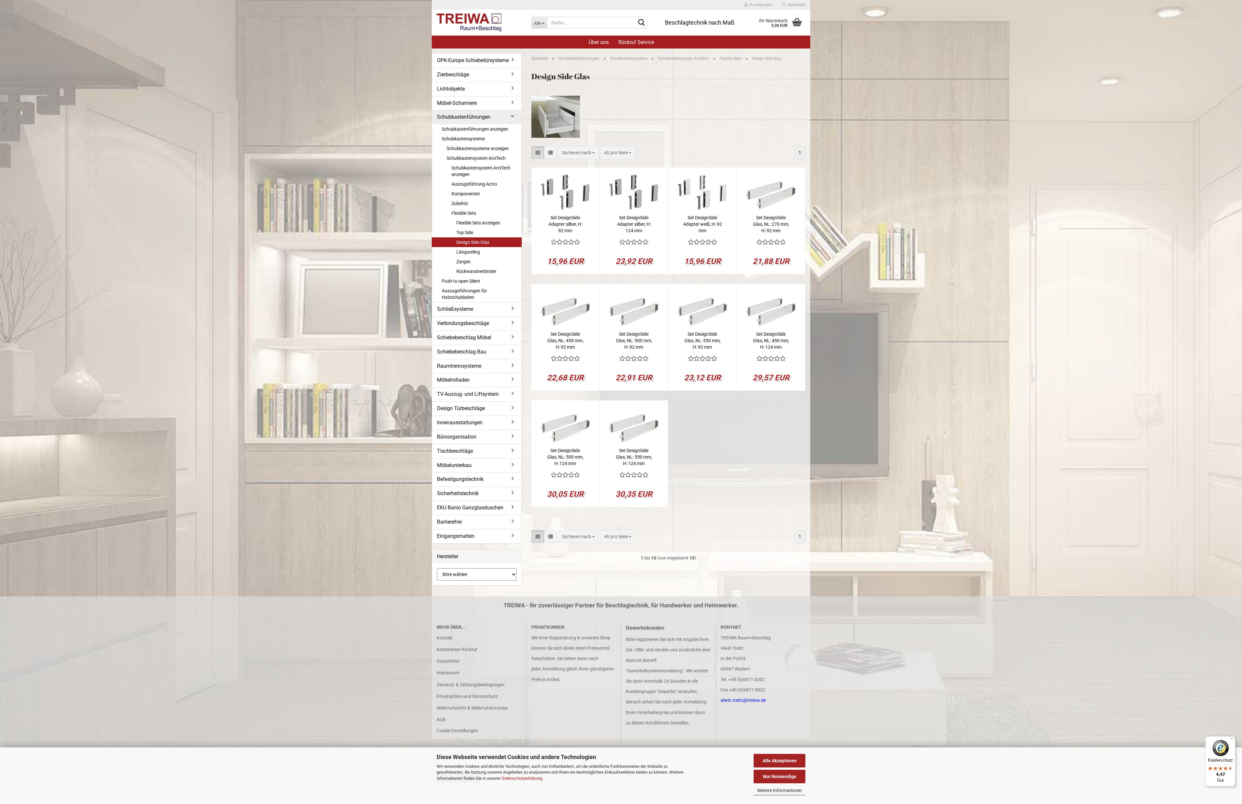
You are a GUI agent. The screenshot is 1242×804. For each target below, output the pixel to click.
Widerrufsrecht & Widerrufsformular (472, 708)
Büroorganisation (456, 437)
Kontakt (445, 637)
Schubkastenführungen (463, 117)
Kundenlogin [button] (760, 5)
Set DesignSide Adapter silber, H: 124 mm (634, 224)
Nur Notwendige (779, 776)
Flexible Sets (464, 213)
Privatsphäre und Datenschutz (467, 696)
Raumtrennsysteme (459, 366)
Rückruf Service (636, 42)
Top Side (464, 232)
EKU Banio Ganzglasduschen (470, 508)
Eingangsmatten (455, 536)
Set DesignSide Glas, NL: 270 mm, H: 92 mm (771, 224)
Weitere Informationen (779, 790)
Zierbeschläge (453, 74)
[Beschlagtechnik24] (479, 23)
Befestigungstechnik (460, 479)
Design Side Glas (472, 242)
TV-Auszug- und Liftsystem (468, 394)
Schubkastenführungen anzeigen (475, 129)
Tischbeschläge (455, 451)
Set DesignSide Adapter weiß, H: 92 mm (702, 224)
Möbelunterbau (454, 465)
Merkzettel (795, 5)
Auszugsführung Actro (474, 184)
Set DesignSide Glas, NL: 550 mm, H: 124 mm (634, 457)
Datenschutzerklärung (522, 778)
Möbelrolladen (453, 380)
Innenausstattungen (460, 422)
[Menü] (1232, 740)
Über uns (599, 42)
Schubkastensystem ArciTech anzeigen (481, 171)
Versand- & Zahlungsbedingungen (471, 684)
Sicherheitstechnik (458, 493)
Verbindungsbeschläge (463, 323)
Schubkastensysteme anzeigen (478, 148)
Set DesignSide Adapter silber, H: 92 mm (565, 224)
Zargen (463, 261)
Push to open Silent (461, 281)
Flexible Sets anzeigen (478, 222)
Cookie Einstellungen (457, 730)
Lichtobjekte (451, 89)
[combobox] (578, 152)
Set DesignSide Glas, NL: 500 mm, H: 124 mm (565, 457)
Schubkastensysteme (463, 138)
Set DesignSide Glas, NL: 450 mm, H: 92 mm (565, 340)
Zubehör (460, 203)
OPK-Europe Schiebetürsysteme (473, 60)
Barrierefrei (449, 522)
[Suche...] (642, 23)
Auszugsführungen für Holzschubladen (464, 294)
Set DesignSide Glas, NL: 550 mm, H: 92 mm (702, 340)
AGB (441, 719)
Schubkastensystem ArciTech (476, 158)
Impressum (448, 672)
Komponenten (466, 193)
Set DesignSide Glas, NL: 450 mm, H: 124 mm (771, 340)
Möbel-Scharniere (457, 103)
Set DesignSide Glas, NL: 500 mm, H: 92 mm (634, 340)
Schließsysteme (455, 309)
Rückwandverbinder (476, 271)
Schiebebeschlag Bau (461, 352)
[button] (537, 152)
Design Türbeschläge (461, 408)
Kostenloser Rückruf (457, 649)
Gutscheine (448, 661)
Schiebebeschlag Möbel (464, 337)
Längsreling (468, 252)
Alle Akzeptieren (780, 760)
